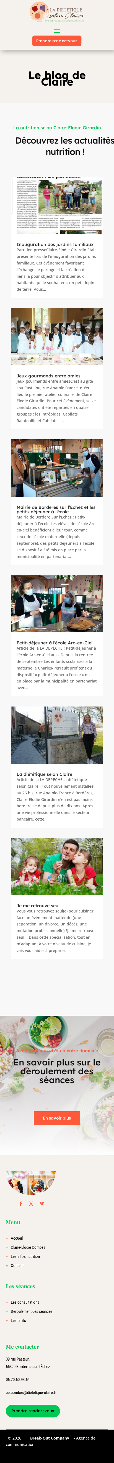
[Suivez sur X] (31, 1204)
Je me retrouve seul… (39, 905)
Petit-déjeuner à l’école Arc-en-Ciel (54, 642)
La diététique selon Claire (44, 774)
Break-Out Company (48, 1438)
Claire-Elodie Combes (28, 1247)
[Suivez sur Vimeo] (42, 1204)
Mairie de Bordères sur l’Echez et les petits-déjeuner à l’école (56, 509)
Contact (17, 1265)
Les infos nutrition (25, 1256)
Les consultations (25, 1302)
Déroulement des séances (32, 1311)
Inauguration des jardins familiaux (55, 244)
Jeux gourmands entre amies (49, 376)
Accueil (17, 1238)
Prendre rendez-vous (57, 40)
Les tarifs (18, 1320)
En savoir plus (57, 1118)
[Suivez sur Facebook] (21, 1204)
